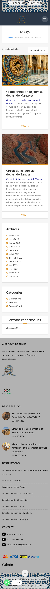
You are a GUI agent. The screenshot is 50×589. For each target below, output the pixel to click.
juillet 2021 (14, 272)
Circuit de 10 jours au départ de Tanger (20, 172)
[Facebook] (21, 9)
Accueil (11, 37)
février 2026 (14, 243)
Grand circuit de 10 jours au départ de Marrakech (24, 93)
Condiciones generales (16, 586)
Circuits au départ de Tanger (15, 519)
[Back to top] (25, 573)
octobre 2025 (15, 250)
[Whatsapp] (7, 582)
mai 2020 (13, 276)
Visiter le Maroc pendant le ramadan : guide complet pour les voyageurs (29, 448)
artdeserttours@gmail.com (19, 544)
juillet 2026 (14, 235)
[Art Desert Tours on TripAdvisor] (6, 391)
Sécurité (13, 302)
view (23, 126)
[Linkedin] (25, 9)
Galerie (7, 565)
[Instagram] (29, 9)
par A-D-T (39, 586)
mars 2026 (14, 239)
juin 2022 (13, 269)
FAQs (30, 586)
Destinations (15, 298)
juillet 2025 (14, 254)
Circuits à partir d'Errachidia (15, 500)
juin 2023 (13, 265)
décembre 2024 (16, 257)
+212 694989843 (15, 539)
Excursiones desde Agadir (14, 487)
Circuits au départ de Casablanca (17, 493)
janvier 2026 (15, 246)
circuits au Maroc (14, 328)
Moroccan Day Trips (11, 480)
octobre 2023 (15, 261)
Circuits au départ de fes (13, 506)
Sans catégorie (16, 306)
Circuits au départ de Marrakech (17, 513)
